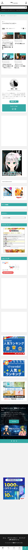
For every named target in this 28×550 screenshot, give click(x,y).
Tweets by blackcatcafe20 (7, 181)
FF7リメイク (12, 10)
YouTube (14, 421)
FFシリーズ (11, 33)
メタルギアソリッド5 (5, 10)
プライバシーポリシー (12, 538)
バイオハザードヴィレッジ (21, 10)
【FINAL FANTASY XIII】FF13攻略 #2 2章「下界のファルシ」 (7, 66)
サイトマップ (22, 538)
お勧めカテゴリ (12, 28)
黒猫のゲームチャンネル (18, 542)
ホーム (4, 538)
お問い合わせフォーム (14, 539)
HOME (3, 15)
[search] (25, 7)
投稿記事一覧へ (14, 101)
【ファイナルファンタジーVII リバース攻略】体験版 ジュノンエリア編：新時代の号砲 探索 (7, 45)
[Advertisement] (14, 131)
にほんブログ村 (5, 269)
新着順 (3, 28)
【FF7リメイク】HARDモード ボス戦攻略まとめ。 (20, 66)
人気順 (6, 28)
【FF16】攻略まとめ (20, 43)
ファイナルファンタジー (12, 15)
